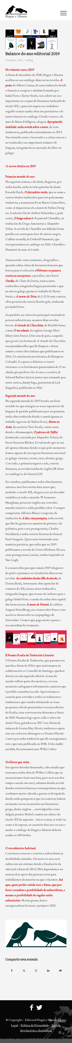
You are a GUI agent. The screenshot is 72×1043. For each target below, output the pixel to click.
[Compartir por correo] (60, 970)
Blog (30, 60)
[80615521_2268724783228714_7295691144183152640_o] (31, 39)
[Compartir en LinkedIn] (48, 970)
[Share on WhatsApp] (36, 970)
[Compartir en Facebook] (12, 970)
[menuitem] (37, 3)
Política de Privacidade (35, 1025)
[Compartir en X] (24, 970)
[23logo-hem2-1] (29, 12)
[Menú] (61, 12)
